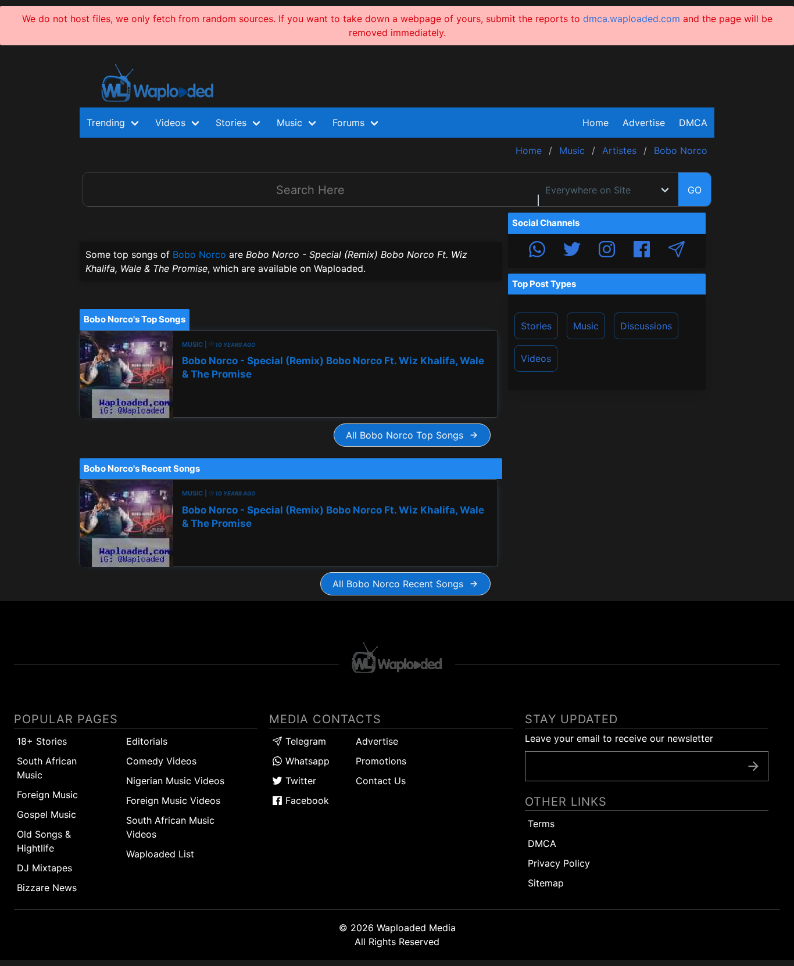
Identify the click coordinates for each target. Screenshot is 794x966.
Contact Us (381, 781)
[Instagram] (606, 251)
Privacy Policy (559, 863)
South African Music (47, 768)
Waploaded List (160, 854)
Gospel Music (46, 814)
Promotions (381, 761)
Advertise (377, 741)
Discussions (646, 326)
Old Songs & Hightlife (44, 841)
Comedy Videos (161, 761)
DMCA (693, 122)
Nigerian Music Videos (175, 781)
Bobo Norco (199, 254)
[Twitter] (571, 251)
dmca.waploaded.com (631, 18)
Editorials (146, 741)
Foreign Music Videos (173, 800)
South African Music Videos (170, 827)
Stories (536, 326)
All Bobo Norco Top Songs (407, 435)
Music (586, 326)
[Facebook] (641, 251)
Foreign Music (47, 794)
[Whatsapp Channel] (537, 251)
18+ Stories (42, 741)
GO (695, 190)
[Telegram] (676, 251)
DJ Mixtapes (44, 868)
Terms (541, 823)
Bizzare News (47, 887)
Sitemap (546, 883)
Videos (536, 358)
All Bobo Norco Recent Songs (400, 584)
